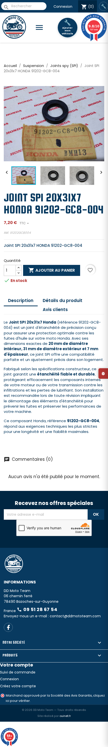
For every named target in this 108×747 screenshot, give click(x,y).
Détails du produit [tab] (62, 300)
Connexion (62, 6)
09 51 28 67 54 (37, 609)
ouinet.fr (65, 716)
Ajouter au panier (51, 270)
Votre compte (16, 665)
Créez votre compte (18, 686)
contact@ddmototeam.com (75, 616)
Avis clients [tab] (55, 310)
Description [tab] (20, 300)
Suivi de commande (17, 672)
